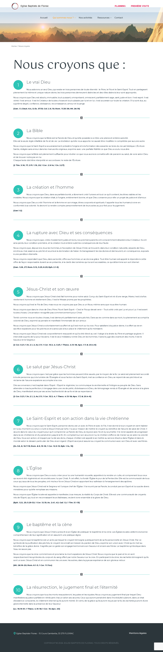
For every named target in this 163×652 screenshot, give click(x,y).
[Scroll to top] (156, 645)
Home (14, 46)
